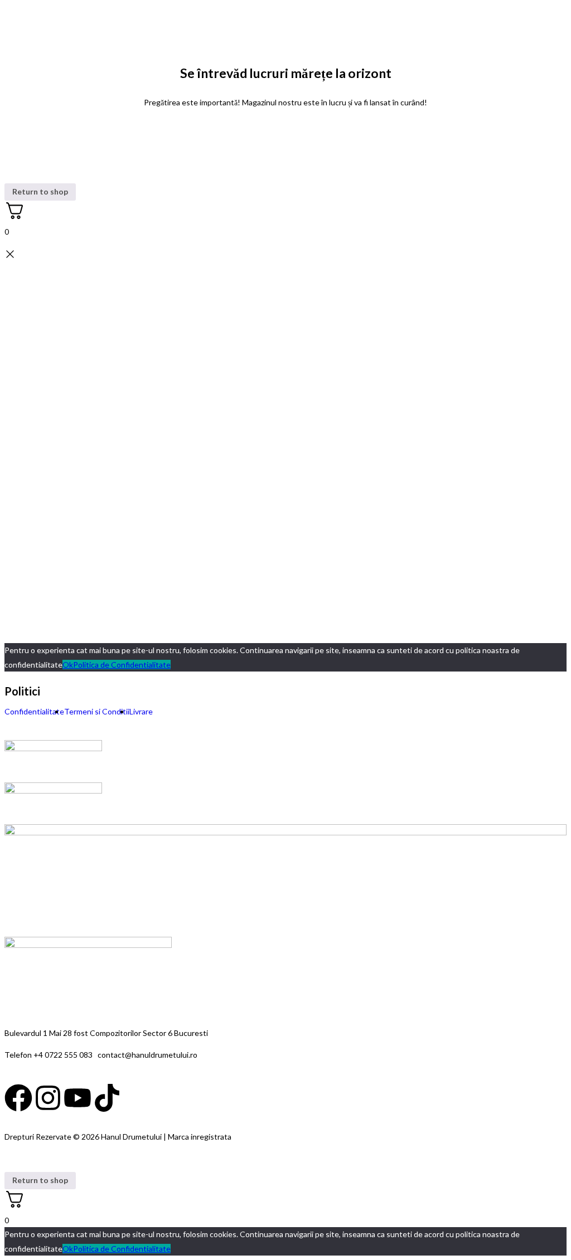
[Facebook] (18, 1098)
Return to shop (40, 191)
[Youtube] (77, 1098)
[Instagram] (48, 1098)
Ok (67, 664)
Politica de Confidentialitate (122, 664)
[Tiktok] (107, 1098)
